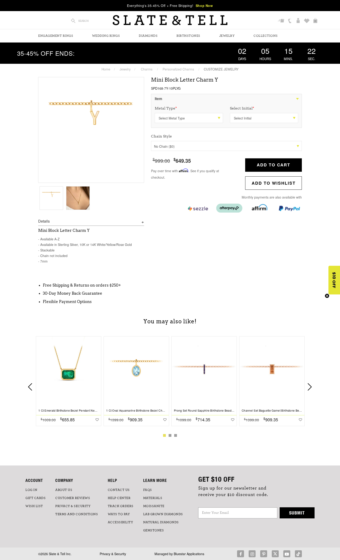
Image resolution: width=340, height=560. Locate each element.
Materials (152, 498)
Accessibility (120, 522)
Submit (297, 512)
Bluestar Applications (189, 553)
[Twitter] (275, 553)
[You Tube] (286, 553)
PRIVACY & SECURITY (72, 506)
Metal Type (166, 108)
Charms (146, 69)
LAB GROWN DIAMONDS (163, 514)
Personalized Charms (178, 69)
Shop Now (204, 5)
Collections (265, 35)
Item (158, 98)
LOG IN (31, 490)
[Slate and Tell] (170, 20)
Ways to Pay (119, 514)
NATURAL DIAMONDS (161, 522)
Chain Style (161, 136)
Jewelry (227, 35)
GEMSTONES (153, 530)
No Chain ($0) (164, 146)
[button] (334, 280)
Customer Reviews (72, 498)
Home (106, 69)
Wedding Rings (106, 35)
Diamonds (148, 35)
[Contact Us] (290, 20)
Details (44, 221)
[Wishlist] (307, 20)
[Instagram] (252, 553)
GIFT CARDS (35, 498)
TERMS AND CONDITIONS (76, 514)
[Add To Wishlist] (97, 419)
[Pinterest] (263, 553)
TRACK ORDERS (120, 506)
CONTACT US (119, 490)
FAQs (147, 490)
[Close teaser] (327, 296)
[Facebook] (240, 553)
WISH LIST (34, 506)
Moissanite (153, 506)
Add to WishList (274, 183)
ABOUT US (63, 490)
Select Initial (242, 108)
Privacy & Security (113, 553)
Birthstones (188, 35)
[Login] (299, 20)
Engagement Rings (55, 35)
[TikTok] (298, 553)
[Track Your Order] (281, 20)
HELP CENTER (119, 498)
